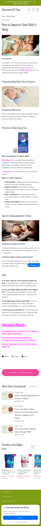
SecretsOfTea (11, 10)
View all (33, 386)
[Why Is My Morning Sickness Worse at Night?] (7, 396)
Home (3, 16)
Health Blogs (11, 16)
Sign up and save (9, 501)
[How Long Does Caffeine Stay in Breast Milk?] (7, 429)
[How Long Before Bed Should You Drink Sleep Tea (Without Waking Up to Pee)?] (7, 409)
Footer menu (7, 496)
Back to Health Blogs (22, 372)
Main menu (6, 492)
